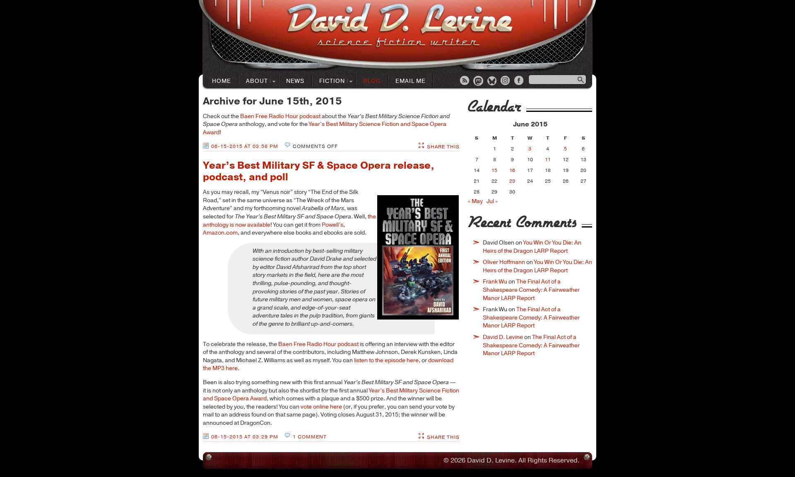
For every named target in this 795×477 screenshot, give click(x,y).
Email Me (410, 81)
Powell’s (332, 225)
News (295, 81)
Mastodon (478, 81)
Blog (372, 81)
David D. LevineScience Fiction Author (400, 26)
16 (512, 170)
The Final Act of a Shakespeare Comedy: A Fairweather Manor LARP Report (531, 290)
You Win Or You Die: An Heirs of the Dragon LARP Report (532, 247)
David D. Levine (503, 337)
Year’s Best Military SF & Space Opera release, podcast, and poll (318, 171)
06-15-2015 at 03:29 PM (244, 436)
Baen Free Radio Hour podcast (280, 116)
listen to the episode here (386, 360)
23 (512, 181)
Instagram (506, 81)
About (253, 81)
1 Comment (310, 436)
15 (494, 170)
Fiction (328, 81)
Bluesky (492, 81)
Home (221, 81)
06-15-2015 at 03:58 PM (244, 146)
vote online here (321, 407)
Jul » (492, 201)
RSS (465, 81)
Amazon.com (220, 233)
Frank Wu (495, 282)
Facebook (519, 81)
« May (475, 201)
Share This (443, 146)
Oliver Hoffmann (504, 262)
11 (548, 159)
